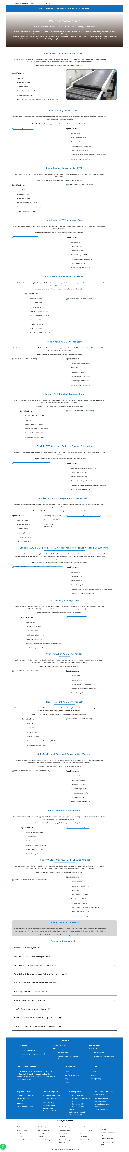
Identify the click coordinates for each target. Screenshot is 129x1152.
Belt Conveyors (22, 1127)
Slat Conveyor (43, 1127)
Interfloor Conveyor (87, 1130)
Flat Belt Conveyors (65, 1127)
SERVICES (60, 9)
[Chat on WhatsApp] (3, 1147)
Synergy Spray (96, 1079)
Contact (67, 1082)
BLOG (78, 9)
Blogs (66, 1079)
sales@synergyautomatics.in (24, 3)
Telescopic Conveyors (87, 1140)
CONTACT (85, 9)
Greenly (93, 1075)
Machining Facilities (71, 1075)
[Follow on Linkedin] (33, 1084)
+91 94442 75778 (100, 1052)
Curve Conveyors (65, 1130)
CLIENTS (71, 9)
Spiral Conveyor (43, 1130)
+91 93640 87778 (44, 3)
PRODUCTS (49, 9)
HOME (41, 9)
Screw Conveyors (107, 1138)
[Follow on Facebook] (19, 1084)
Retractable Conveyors (88, 1127)
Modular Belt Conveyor (25, 1140)
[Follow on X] (23, 1084)
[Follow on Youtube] (38, 1084)
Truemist (94, 1071)
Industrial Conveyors (45, 1140)
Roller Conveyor (22, 1130)
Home (66, 1071)
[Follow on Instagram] (28, 1084)
